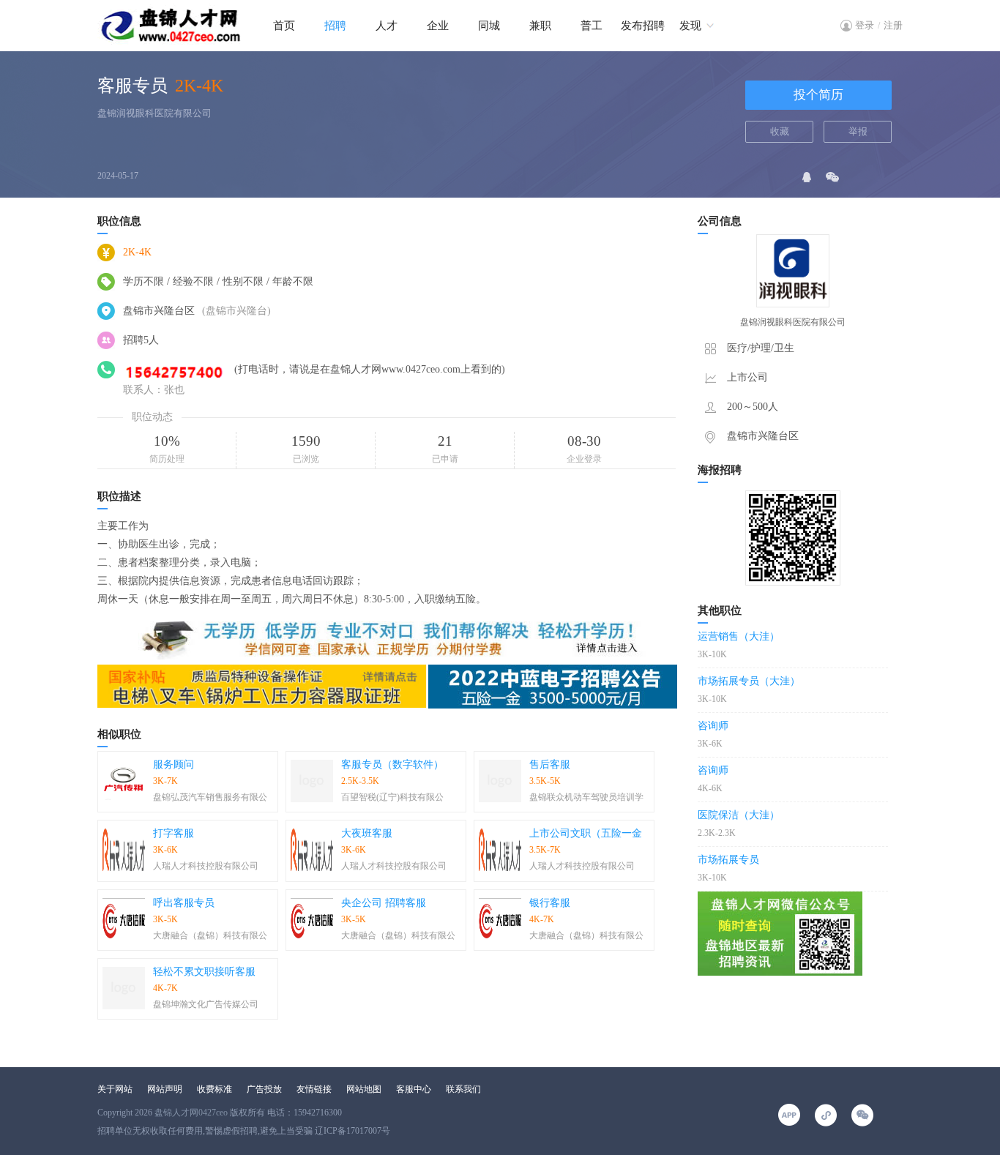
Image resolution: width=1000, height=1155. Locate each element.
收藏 (779, 131)
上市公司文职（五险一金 (585, 833)
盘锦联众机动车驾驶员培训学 (586, 797)
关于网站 (115, 1089)
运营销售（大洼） (739, 636)
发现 (690, 25)
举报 (857, 131)
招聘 (335, 25)
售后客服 (549, 764)
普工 (591, 25)
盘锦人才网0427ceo (191, 1112)
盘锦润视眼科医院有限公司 (154, 113)
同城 (489, 25)
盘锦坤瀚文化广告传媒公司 (205, 1004)
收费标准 (214, 1089)
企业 (438, 25)
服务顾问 (173, 764)
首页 (284, 25)
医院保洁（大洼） (739, 815)
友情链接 (314, 1089)
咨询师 (713, 725)
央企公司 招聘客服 (383, 902)
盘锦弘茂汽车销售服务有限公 (210, 797)
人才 (387, 25)
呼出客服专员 (183, 902)
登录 (864, 25)
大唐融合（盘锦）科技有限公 (210, 935)
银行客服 (549, 902)
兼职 (540, 25)
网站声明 (164, 1089)
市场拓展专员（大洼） (749, 681)
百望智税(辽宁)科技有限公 (392, 797)
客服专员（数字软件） (392, 764)
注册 (893, 25)
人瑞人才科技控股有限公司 (205, 866)
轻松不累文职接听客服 (204, 971)
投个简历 (818, 95)
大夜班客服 (366, 833)
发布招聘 (643, 25)
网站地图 (363, 1089)
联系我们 (463, 1089)
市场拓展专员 (728, 859)
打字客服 (173, 833)
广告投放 (264, 1089)
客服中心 (413, 1089)
